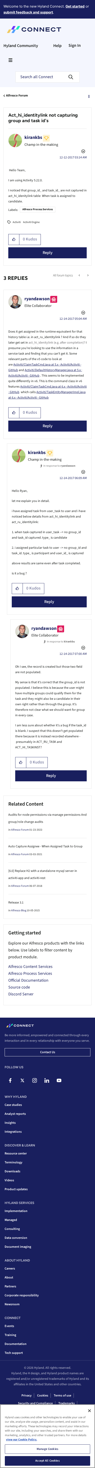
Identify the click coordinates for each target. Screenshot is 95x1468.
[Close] (89, 1411)
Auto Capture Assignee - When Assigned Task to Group (45, 846)
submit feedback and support (28, 12)
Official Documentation (28, 980)
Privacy (26, 1395)
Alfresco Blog (18, 910)
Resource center (16, 1153)
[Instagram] (34, 1080)
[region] (47, 1436)
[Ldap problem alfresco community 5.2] (80, 275)
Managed (11, 1220)
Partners (10, 1286)
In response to (59, 466)
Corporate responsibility (22, 1295)
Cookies (42, 1395)
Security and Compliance (35, 1403)
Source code (19, 987)
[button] (14, 239)
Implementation (16, 1211)
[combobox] (47, 77)
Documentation (16, 1344)
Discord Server (20, 994)
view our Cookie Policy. (21, 1440)
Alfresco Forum (17, 95)
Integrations (13, 1131)
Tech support (14, 1353)
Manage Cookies (47, 1449)
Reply (48, 253)
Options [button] (89, 95)
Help (57, 46)
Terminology (13, 1162)
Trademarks (66, 1403)
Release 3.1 (16, 902)
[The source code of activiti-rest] (87, 275)
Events (9, 1326)
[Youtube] (59, 1080)
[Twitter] (22, 1080)
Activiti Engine (31, 222)
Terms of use (62, 1395)
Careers (10, 1268)
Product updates (16, 1189)
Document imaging (18, 1247)
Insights (10, 1123)
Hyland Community (20, 46)
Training (10, 1335)
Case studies (13, 1105)
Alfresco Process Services (37, 209)
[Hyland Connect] (34, 29)
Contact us (47, 1052)
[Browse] (10, 60)
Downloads (12, 1171)
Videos (9, 1180)
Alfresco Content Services (30, 966)
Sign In (74, 45)
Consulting (12, 1229)
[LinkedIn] (46, 1080)
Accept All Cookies (47, 1461)
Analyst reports (15, 1114)
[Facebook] (10, 1080)
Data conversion (16, 1238)
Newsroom (12, 1304)
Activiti (17, 222)
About (9, 1277)
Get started (75, 6)
